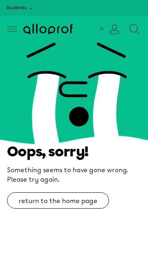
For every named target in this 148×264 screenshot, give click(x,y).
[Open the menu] (12, 29)
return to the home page (58, 201)
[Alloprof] (48, 29)
